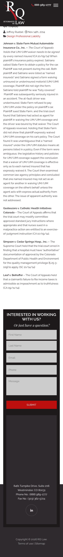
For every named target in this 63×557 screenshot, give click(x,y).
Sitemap (40, 543)
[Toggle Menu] (55, 5)
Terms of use (25, 543)
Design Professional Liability (23, 36)
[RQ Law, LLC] (14, 23)
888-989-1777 (42, 4)
